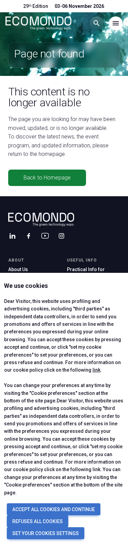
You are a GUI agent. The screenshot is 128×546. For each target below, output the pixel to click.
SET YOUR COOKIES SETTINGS (45, 533)
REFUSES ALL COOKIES (37, 521)
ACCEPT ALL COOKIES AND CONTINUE (53, 509)
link (96, 370)
